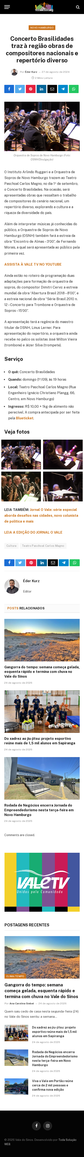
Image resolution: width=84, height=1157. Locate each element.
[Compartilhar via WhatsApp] (74, 89)
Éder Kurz (31, 71)
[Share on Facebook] (9, 89)
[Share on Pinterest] (31, 89)
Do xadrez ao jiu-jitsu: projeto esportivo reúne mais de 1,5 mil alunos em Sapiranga (54, 1032)
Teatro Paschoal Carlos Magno (43, 545)
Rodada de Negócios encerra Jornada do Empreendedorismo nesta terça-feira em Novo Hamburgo (39, 810)
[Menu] (7, 7)
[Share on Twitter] (20, 89)
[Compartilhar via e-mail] (52, 89)
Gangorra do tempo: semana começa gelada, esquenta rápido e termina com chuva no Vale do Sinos (42, 672)
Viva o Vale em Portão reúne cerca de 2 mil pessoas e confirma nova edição (52, 1085)
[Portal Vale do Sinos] (44, 7)
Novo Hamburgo (42, 27)
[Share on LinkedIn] (41, 89)
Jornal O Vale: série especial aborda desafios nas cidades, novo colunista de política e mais (41, 515)
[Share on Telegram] (63, 89)
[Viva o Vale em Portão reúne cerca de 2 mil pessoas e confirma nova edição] (16, 1086)
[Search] (77, 7)
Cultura (11, 545)
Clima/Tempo (15, 976)
